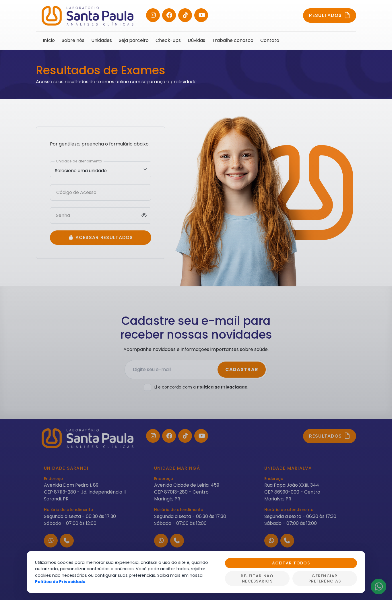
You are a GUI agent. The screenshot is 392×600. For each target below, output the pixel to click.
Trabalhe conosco (232, 40)
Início (49, 40)
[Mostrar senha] (144, 215)
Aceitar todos (291, 563)
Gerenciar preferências (324, 578)
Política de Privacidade (222, 387)
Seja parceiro (134, 40)
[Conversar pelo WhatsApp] (51, 540)
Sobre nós (73, 40)
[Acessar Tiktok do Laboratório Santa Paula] (185, 15)
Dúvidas (196, 40)
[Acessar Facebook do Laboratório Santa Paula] (169, 15)
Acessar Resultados (103, 237)
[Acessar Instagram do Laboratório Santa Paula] (153, 15)
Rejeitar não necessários (257, 578)
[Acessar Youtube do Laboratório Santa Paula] (201, 15)
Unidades (101, 40)
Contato (269, 40)
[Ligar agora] (67, 540)
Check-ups (168, 40)
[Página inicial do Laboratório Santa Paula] (87, 15)
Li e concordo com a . (201, 387)
